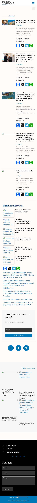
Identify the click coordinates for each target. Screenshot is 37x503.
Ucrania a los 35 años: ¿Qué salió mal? (18, 299)
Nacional (12, 16)
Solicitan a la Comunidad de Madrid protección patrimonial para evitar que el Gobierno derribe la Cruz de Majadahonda (27, 395)
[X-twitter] (16, 456)
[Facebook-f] (11, 348)
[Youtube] (18, 348)
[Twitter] (26, 348)
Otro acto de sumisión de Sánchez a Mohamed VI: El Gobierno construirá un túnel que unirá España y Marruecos (25, 96)
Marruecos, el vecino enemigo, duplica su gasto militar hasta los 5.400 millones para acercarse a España (18, 275)
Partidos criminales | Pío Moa (24, 172)
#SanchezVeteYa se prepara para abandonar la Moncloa (25, 21)
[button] (33, 3)
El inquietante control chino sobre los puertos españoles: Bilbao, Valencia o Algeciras (17, 293)
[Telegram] (24, 456)
